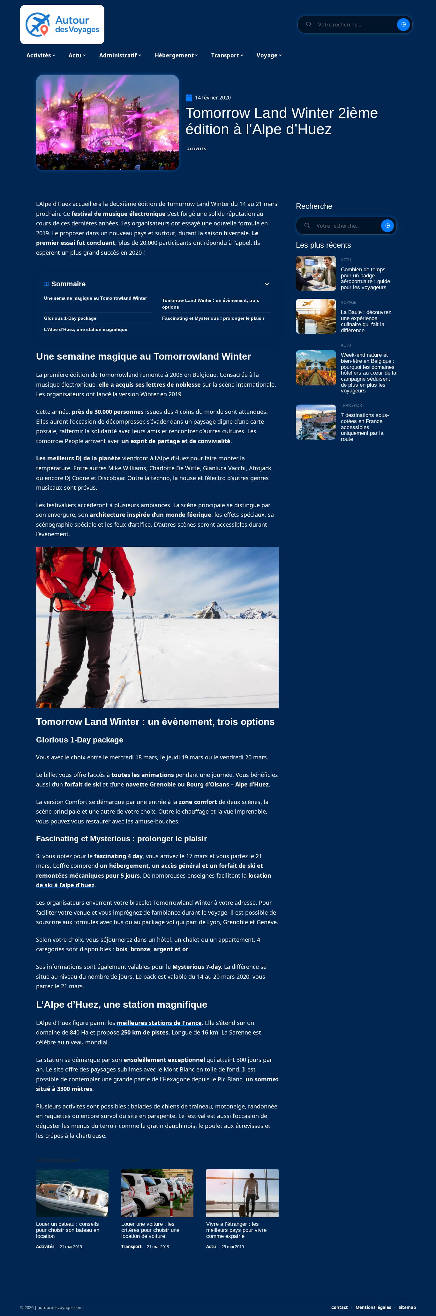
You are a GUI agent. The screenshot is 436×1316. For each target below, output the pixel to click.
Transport (131, 1246)
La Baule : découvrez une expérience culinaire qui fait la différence (366, 321)
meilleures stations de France (159, 1023)
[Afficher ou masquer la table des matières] (178, 284)
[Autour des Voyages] (62, 24)
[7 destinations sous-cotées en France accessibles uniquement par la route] (316, 422)
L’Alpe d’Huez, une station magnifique (85, 329)
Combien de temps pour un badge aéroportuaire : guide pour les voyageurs (365, 278)
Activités (196, 149)
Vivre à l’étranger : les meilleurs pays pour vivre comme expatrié (236, 1230)
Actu (211, 1246)
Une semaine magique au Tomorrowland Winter (95, 298)
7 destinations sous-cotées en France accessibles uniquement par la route (365, 427)
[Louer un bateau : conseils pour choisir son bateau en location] (72, 1193)
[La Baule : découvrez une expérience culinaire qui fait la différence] (316, 316)
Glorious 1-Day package (70, 318)
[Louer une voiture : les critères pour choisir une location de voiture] (157, 1193)
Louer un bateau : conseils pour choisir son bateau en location (67, 1230)
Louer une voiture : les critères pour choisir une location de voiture (150, 1230)
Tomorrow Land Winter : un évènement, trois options (210, 304)
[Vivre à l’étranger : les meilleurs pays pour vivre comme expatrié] (242, 1193)
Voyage (348, 302)
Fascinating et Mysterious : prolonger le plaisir (213, 318)
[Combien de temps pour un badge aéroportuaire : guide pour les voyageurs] (316, 273)
